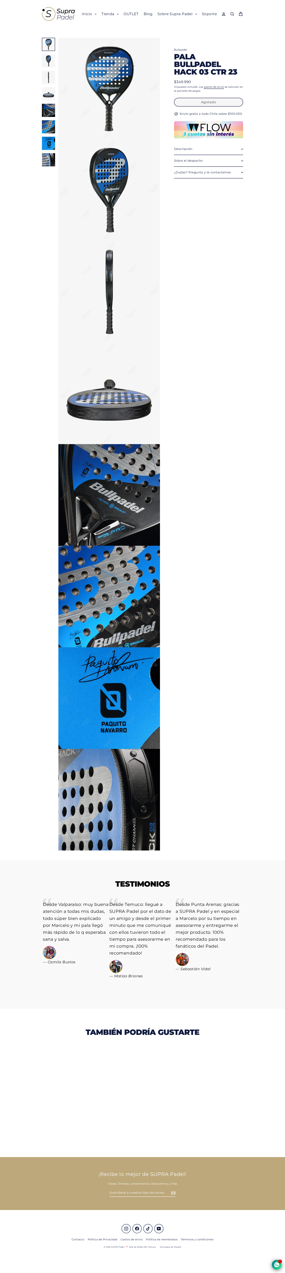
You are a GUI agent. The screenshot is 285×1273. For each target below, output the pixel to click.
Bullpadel (180, 49)
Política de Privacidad (102, 1239)
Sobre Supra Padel (176, 14)
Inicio (87, 14)
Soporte (209, 14)
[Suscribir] (172, 1193)
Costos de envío (132, 1239)
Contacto (78, 1239)
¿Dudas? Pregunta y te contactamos (202, 172)
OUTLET (131, 14)
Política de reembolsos (161, 1239)
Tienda (108, 14)
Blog (148, 14)
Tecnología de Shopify (170, 1247)
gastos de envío (214, 86)
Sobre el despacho (188, 160)
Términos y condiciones (197, 1239)
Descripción (183, 149)
